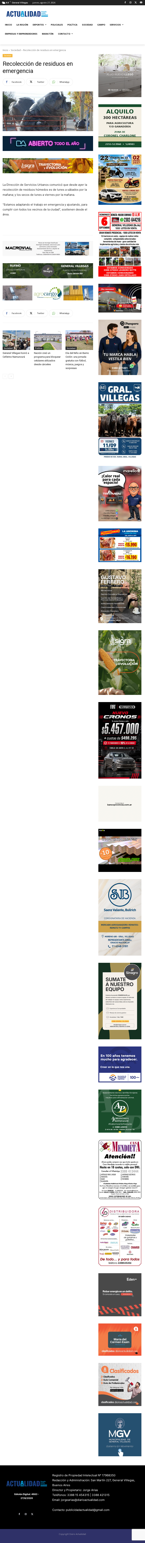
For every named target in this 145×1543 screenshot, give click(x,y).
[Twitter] (135, 3)
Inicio (5, 50)
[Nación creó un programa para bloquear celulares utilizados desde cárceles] (48, 340)
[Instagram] (130, 3)
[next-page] (11, 376)
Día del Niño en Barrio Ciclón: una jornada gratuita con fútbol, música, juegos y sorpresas (77, 361)
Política (38, 348)
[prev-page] (5, 376)
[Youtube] (141, 3)
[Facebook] (125, 3)
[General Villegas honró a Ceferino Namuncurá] (16, 340)
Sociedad (16, 50)
